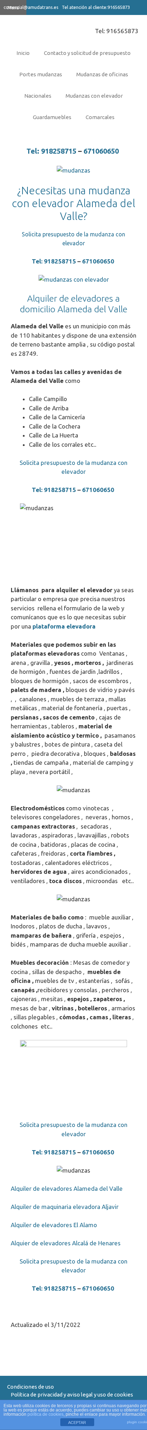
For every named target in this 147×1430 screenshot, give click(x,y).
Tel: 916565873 (116, 30)
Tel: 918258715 (51, 151)
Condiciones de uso (30, 1387)
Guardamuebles (52, 117)
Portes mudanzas (40, 74)
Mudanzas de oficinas (102, 74)
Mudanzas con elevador (94, 96)
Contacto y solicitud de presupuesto (87, 53)
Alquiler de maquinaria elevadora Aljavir (64, 1206)
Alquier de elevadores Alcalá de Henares (66, 1243)
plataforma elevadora (64, 626)
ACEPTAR (77, 1422)
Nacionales (37, 96)
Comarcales (100, 117)
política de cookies (45, 1414)
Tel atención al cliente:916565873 (95, 7)
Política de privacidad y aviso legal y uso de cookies (72, 1394)
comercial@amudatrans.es (31, 7)
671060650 (102, 151)
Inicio (23, 53)
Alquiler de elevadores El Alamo (54, 1224)
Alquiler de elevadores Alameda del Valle (67, 1188)
